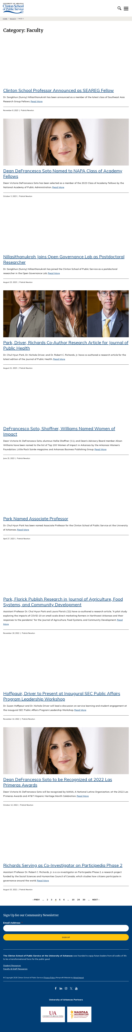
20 (78, 899)
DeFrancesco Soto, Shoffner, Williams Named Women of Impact (66, 399)
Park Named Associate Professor (35, 518)
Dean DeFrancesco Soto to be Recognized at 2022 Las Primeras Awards (66, 750)
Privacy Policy (49, 978)
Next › (95, 899)
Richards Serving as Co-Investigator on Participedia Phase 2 (62, 865)
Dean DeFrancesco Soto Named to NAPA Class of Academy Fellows (66, 142)
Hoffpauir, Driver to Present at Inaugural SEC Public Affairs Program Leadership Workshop (61, 696)
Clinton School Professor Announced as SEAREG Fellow (58, 90)
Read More (37, 101)
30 (84, 899)
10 (73, 899)
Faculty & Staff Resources (15, 969)
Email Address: (13, 922)
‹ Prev (36, 899)
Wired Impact (78, 978)
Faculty (13, 19)
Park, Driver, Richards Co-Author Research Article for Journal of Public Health (66, 313)
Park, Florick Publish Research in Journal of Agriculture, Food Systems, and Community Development (63, 601)
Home (5, 19)
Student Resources (12, 965)
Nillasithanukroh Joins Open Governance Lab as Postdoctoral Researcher (66, 227)
